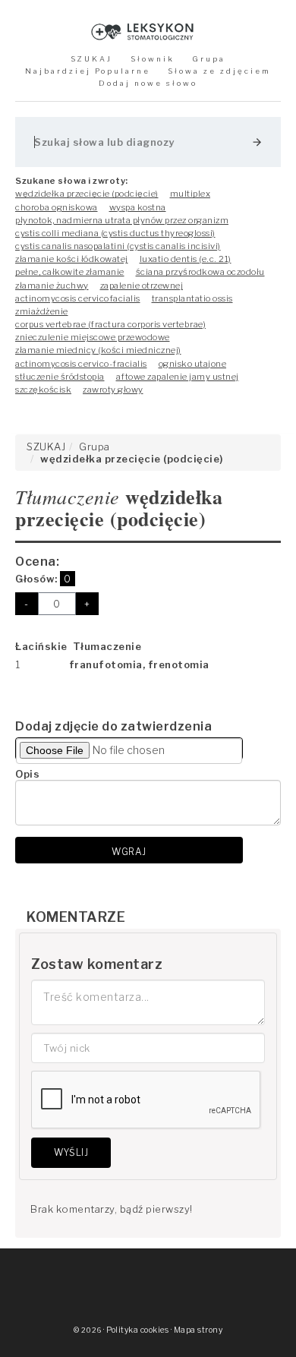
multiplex (190, 193)
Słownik (153, 59)
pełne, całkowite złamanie (69, 272)
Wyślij (71, 1152)
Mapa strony (198, 1330)
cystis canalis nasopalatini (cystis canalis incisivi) (118, 246)
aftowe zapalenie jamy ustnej (177, 376)
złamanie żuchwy (52, 285)
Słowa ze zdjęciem (219, 71)
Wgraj (129, 851)
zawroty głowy (113, 389)
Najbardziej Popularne (87, 71)
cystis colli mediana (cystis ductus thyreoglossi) (115, 233)
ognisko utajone (193, 363)
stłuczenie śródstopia (60, 376)
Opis (27, 774)
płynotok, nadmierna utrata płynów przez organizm (121, 220)
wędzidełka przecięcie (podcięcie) (87, 193)
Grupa (208, 59)
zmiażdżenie (41, 311)
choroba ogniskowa (56, 207)
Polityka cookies (137, 1330)
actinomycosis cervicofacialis (77, 298)
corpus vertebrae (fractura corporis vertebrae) (110, 324)
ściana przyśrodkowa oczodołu (200, 272)
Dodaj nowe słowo (148, 83)
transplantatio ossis (192, 298)
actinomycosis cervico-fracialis (81, 363)
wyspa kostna (137, 207)
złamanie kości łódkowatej (71, 259)
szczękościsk (43, 389)
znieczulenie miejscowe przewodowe (92, 337)
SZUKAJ (91, 59)
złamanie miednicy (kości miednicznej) (98, 350)
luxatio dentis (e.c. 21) (185, 259)
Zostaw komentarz (96, 964)
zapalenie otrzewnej (142, 285)
